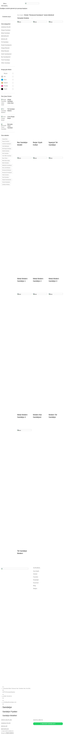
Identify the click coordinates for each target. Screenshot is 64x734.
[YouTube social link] (33, 1)
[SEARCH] (62, 5)
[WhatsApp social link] (35, 1)
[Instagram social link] (31, 1)
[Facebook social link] (29, 1)
